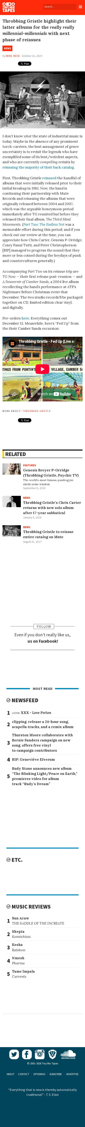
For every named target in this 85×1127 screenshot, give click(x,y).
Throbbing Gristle (36, 410)
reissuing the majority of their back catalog (38, 167)
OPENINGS (39, 1074)
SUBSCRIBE (56, 1074)
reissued (49, 178)
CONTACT (23, 1074)
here (25, 318)
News (7, 48)
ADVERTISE (72, 1074)
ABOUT (10, 1074)
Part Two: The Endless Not (43, 224)
